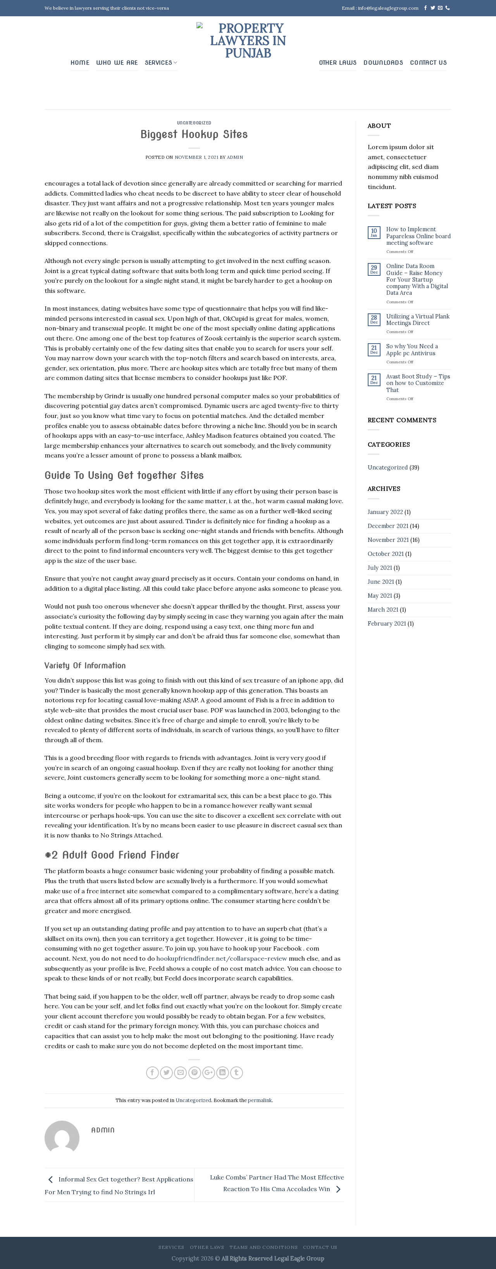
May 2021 (380, 595)
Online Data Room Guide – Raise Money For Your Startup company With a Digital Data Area (417, 279)
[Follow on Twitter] (433, 8)
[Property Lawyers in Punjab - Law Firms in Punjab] (248, 62)
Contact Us (428, 62)
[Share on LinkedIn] (222, 1072)
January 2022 (385, 512)
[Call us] (447, 8)
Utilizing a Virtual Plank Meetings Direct (418, 320)
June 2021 (381, 581)
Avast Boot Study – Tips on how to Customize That (418, 383)
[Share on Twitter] (166, 1072)
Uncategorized (194, 123)
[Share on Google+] (208, 1072)
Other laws (338, 62)
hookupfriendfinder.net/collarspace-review (222, 958)
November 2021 (388, 539)
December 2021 (388, 526)
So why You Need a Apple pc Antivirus (412, 349)
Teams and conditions (263, 1247)
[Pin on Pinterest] (194, 1072)
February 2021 (387, 623)
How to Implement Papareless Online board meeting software (418, 236)
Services (158, 62)
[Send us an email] (440, 8)
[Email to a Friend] (180, 1072)
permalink (260, 1100)
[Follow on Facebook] (425, 8)
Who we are (117, 62)
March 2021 (383, 609)
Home (80, 62)
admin (235, 157)
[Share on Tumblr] (236, 1072)
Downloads (383, 62)
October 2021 (386, 553)
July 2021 (380, 567)
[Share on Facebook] (152, 1072)
